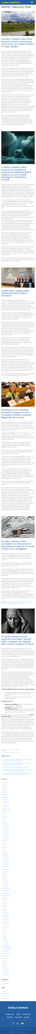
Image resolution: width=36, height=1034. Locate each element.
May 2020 (4, 963)
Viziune (18, 1014)
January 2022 (5, 915)
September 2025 (6, 809)
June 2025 (4, 816)
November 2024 (5, 833)
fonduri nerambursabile (10, 603)
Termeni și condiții (7, 1029)
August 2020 (5, 956)
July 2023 (4, 871)
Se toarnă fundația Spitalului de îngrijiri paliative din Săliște (15, 767)
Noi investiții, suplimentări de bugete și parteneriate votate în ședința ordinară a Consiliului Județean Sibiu (16, 764)
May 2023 (4, 876)
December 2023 (5, 859)
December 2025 (5, 801)
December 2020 (6, 946)
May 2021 (4, 934)
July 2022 (4, 900)
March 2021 (4, 939)
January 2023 (5, 886)
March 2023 (5, 881)
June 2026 (4, 787)
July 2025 (4, 813)
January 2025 (5, 828)
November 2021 (5, 919)
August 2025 (5, 811)
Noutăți (26, 1017)
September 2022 (6, 895)
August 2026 (5, 782)
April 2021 (4, 936)
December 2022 (5, 888)
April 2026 (4, 792)
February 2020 (5, 970)
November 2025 (5, 804)
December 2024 (6, 830)
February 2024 (5, 854)
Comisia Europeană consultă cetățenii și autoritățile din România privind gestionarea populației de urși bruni (17, 760)
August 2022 (5, 898)
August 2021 (5, 927)
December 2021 (5, 917)
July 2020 (4, 958)
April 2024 (4, 850)
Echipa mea (26, 1014)
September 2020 (6, 953)
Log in (3, 991)
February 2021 (5, 941)
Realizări (10, 1017)
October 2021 (5, 922)
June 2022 (4, 903)
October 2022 (5, 893)
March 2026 (5, 794)
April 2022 (4, 907)
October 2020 (5, 951)
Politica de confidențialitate (18, 1032)
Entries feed (5, 993)
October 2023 (5, 864)
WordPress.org (5, 998)
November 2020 (5, 948)
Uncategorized (5, 983)
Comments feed (6, 996)
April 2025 (4, 821)
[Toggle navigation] (32, 2)
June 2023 (4, 874)
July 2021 (4, 929)
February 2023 (5, 883)
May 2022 (4, 905)
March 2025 (5, 823)
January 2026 (5, 799)
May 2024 (4, 847)
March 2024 (5, 852)
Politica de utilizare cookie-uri (24, 1029)
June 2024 (4, 845)
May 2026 (4, 789)
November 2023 (5, 862)
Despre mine (10, 1014)
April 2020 (4, 965)
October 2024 (5, 835)
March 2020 (5, 968)
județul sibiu (20, 603)
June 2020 (4, 960)
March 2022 (5, 910)
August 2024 (5, 840)
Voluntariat (18, 1017)
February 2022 (5, 912)
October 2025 (5, 806)
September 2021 (5, 924)
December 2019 (5, 975)
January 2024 (5, 857)
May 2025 (4, 818)
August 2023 (5, 869)
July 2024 (4, 842)
